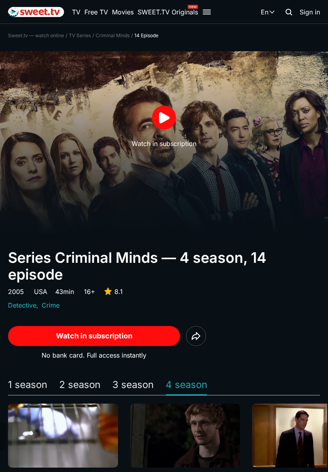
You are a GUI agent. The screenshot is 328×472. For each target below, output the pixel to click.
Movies (123, 12)
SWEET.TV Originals (168, 12)
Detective (22, 305)
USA (40, 292)
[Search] (289, 12)
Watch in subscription (94, 336)
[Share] (196, 336)
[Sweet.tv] (36, 12)
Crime (51, 305)
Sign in (310, 12)
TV (76, 12)
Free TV (96, 12)
